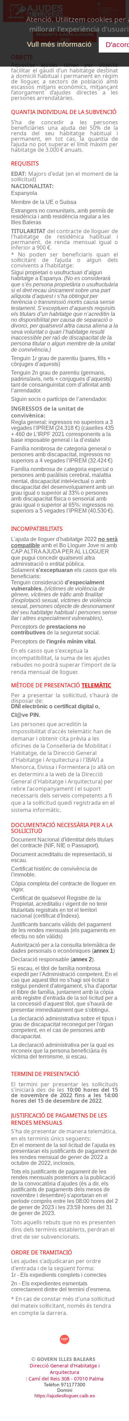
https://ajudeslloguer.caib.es (64, 1395)
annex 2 (82, 959)
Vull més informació (59, 44)
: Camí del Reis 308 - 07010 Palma (65, 1378)
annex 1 (103, 951)
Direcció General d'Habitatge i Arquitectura (65, 1368)
